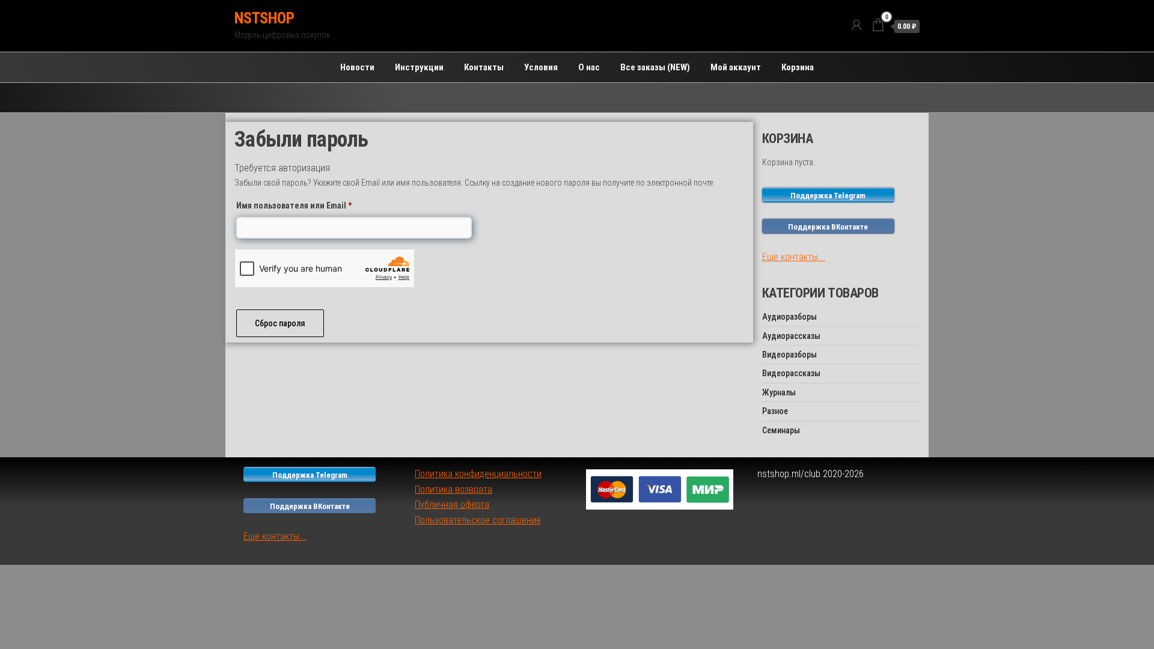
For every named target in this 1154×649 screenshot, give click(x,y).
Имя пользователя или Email (318, 205)
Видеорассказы (791, 373)
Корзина (797, 67)
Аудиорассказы (791, 336)
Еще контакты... (793, 257)
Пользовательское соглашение (478, 520)
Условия (541, 67)
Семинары (781, 430)
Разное (775, 411)
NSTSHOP (264, 18)
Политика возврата (453, 489)
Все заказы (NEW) (655, 67)
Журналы (779, 392)
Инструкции (419, 67)
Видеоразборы (789, 354)
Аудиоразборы (789, 316)
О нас (589, 67)
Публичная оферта (452, 504)
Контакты (484, 67)
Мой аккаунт (735, 67)
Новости (357, 67)
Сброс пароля (280, 323)
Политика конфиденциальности (478, 474)
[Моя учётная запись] (856, 25)
